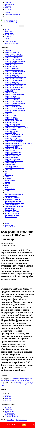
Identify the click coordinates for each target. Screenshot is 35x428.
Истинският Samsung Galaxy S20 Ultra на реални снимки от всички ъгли (16, 379)
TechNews (8, 36)
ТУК (24, 425)
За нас (7, 395)
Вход (14, 41)
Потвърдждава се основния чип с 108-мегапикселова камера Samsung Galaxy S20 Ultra (17, 383)
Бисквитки (8, 409)
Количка (15, 43)
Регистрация (9, 41)
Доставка (8, 396)
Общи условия (9, 413)
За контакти (9, 400)
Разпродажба (9, 33)
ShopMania (10, 420)
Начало (7, 29)
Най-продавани (10, 34)
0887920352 (8, 13)
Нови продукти (10, 31)
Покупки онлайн (21, 420)
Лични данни (9, 411)
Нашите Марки (10, 415)
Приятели (8, 408)
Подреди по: (5, 245)
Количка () (8, 43)
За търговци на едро (11, 416)
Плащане (8, 398)
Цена (12, 243)
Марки (7, 38)
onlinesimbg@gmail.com (12, 14)
